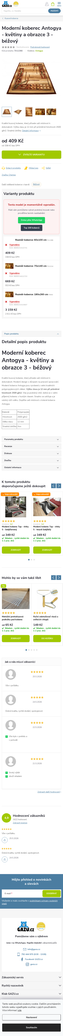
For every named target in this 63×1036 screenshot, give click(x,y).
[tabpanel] (16, 523)
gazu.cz (33, 964)
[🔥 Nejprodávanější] (16, 507)
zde (19, 1010)
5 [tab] (37, 650)
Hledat (54, 11)
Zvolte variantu (34, 154)
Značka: (9, 175)
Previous (53, 485)
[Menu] (59, 4)
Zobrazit (16, 550)
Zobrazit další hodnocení (49, 792)
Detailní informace (30, 130)
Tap (11, 524)
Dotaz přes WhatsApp (31, 220)
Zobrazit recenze (20, 823)
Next (58, 485)
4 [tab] (34, 650)
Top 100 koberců (31, 227)
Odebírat (51, 893)
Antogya (39, 51)
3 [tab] (34, 559)
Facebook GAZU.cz (34, 959)
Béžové (36, 184)
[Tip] (16, 598)
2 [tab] (31, 559)
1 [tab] (29, 559)
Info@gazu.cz (34, 949)
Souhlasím (31, 1027)
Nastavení (31, 1017)
